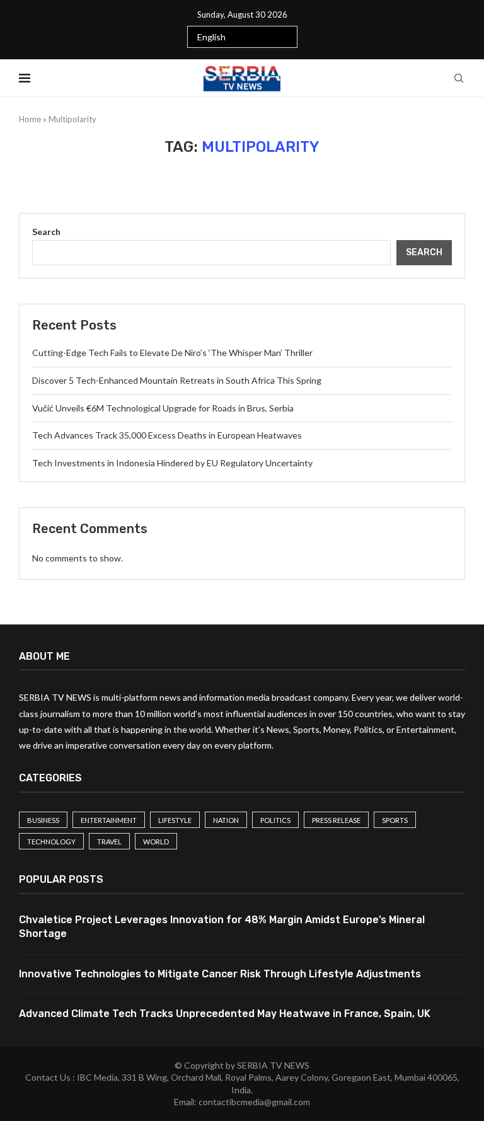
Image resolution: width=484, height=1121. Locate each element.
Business (43, 820)
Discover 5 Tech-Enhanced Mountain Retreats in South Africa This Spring (176, 380)
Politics (275, 820)
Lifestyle (175, 820)
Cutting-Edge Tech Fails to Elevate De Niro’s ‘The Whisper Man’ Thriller (172, 352)
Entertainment (109, 820)
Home (30, 119)
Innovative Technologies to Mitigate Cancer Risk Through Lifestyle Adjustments (220, 974)
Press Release (336, 820)
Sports (395, 820)
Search (46, 231)
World (156, 841)
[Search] (458, 78)
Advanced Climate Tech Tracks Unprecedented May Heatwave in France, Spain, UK (224, 1014)
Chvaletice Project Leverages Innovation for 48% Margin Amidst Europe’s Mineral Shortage (222, 927)
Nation (226, 820)
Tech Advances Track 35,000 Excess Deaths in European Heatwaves (167, 435)
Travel (109, 841)
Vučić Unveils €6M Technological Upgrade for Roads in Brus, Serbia (163, 408)
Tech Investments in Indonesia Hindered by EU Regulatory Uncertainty (172, 462)
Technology (51, 841)
